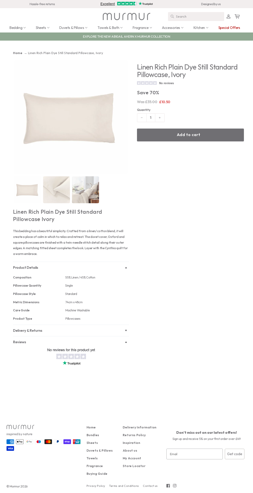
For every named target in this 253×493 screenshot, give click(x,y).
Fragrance (95, 466)
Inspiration (131, 443)
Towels (92, 458)
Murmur (14, 486)
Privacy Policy (96, 486)
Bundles (93, 435)
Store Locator (134, 466)
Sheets (92, 443)
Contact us (150, 486)
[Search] (172, 16)
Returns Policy (134, 435)
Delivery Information (140, 427)
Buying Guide (97, 474)
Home (17, 53)
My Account (132, 458)
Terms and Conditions (124, 486)
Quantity (143, 110)
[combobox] (196, 16)
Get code (234, 454)
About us (130, 450)
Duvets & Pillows (100, 450)
